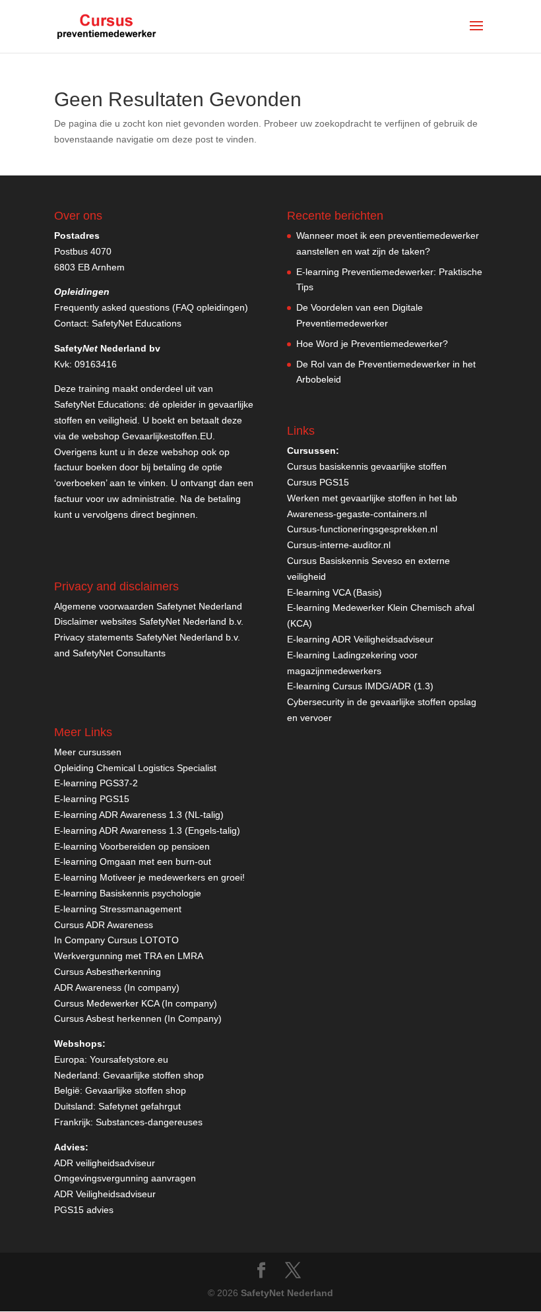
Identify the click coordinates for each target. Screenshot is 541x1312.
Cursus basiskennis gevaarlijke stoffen (367, 466)
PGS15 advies (83, 1209)
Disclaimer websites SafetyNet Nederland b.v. (148, 621)
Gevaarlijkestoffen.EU (167, 436)
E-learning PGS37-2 (96, 783)
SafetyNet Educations (136, 323)
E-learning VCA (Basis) (334, 592)
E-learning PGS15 (91, 799)
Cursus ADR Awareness (103, 925)
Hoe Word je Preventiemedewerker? (372, 343)
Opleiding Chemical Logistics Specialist (135, 768)
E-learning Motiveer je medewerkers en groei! (149, 877)
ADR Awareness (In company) (116, 987)
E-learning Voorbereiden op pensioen (132, 846)
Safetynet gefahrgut (139, 1106)
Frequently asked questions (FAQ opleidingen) (151, 307)
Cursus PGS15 (318, 482)
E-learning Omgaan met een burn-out (132, 861)
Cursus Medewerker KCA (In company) (135, 1003)
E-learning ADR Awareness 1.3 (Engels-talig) (147, 830)
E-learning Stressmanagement (117, 909)
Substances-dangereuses (149, 1122)
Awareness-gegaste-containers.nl (357, 514)
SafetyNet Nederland (287, 1293)
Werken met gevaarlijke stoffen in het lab (372, 498)
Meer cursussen (87, 752)
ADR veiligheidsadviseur (104, 1163)
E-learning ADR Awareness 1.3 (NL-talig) (139, 814)
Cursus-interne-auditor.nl (339, 545)
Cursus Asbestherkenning (107, 971)
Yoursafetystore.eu (129, 1059)
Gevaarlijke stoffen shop (153, 1075)
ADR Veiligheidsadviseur (105, 1194)
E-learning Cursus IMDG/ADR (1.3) (360, 686)
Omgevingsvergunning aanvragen (125, 1178)
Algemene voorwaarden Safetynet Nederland (148, 606)
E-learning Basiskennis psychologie (127, 893)
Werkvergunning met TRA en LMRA (128, 956)
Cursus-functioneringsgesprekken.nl (362, 529)
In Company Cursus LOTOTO (116, 940)
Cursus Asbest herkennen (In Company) (138, 1018)
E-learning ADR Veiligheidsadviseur (360, 639)
